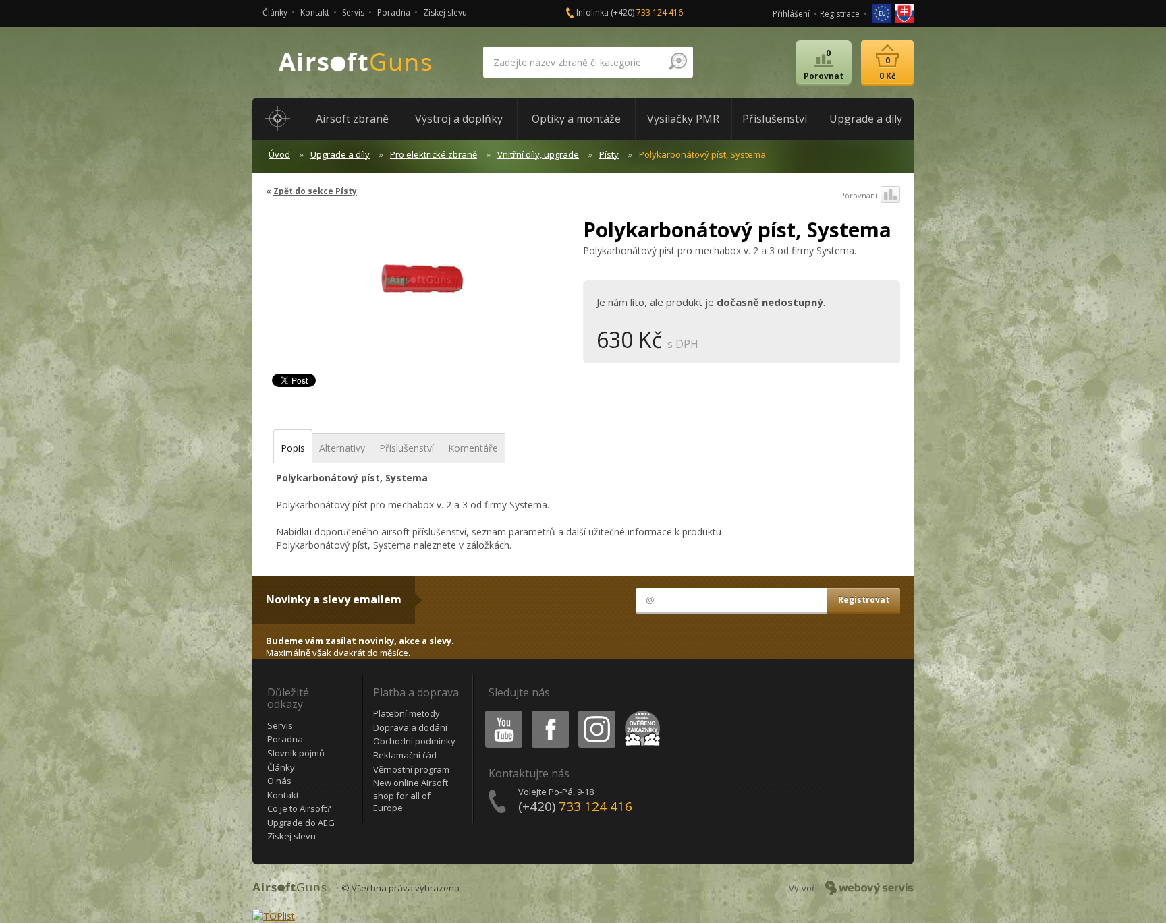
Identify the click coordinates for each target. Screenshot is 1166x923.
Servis (353, 12)
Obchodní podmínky (414, 741)
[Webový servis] (869, 888)
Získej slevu (445, 12)
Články (274, 12)
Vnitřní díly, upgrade (538, 154)
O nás (279, 781)
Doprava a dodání (410, 727)
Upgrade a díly (340, 154)
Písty (609, 154)
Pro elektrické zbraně (433, 154)
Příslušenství (406, 448)
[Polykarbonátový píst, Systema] (419, 286)
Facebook (549, 713)
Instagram (596, 713)
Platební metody (406, 713)
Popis (293, 448)
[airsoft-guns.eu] (882, 12)
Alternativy (342, 448)
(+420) (647, 12)
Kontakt (314, 12)
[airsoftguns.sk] (904, 12)
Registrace (840, 14)
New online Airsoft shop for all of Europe (410, 795)
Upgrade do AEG (301, 822)
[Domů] (278, 119)
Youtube (500, 713)
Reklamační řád (405, 755)
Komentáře (473, 448)
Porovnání (858, 195)
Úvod (279, 154)
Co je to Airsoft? (299, 808)
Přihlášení (791, 14)
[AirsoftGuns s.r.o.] (355, 62)
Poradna (393, 12)
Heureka (640, 713)
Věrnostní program (411, 769)
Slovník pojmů (296, 753)
